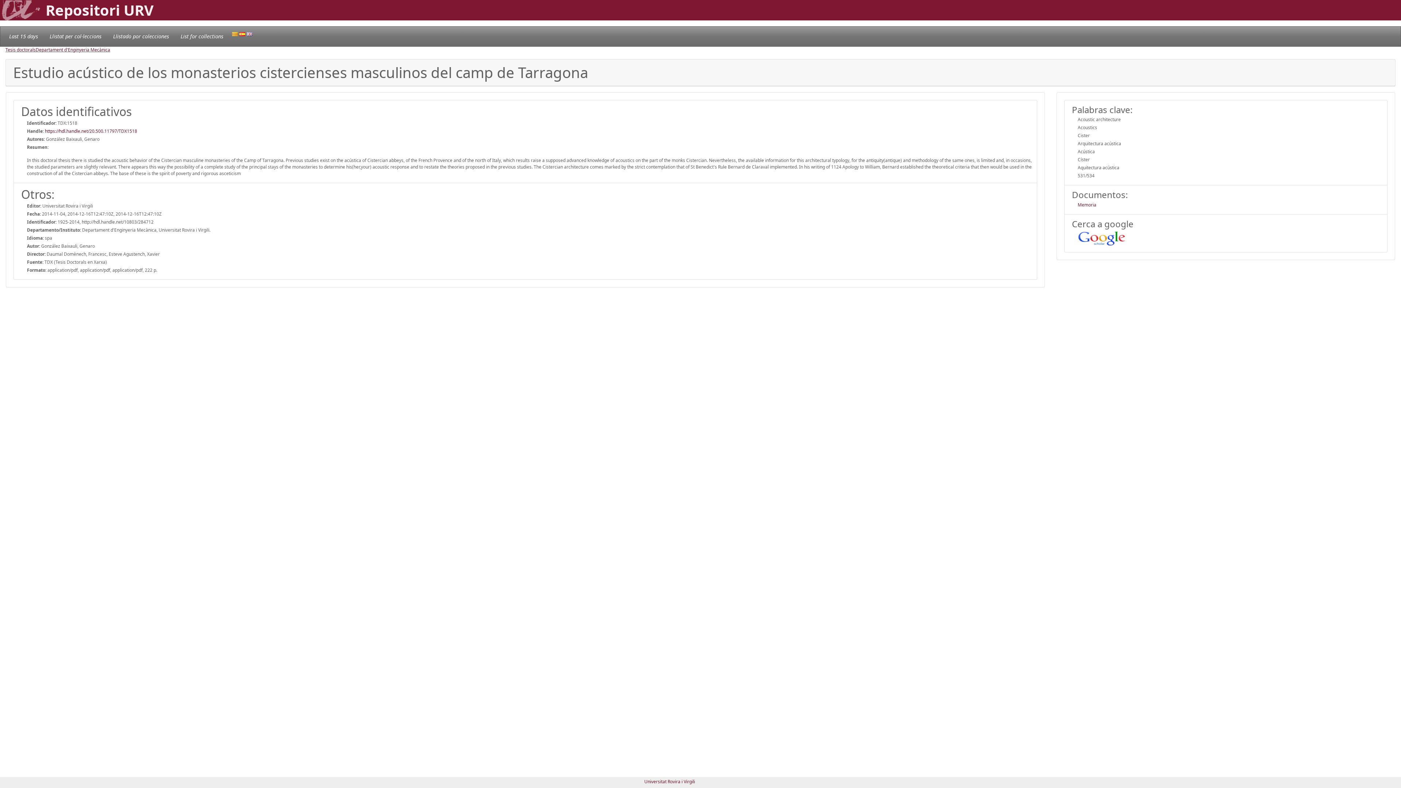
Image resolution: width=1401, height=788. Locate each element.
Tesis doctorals (20, 50)
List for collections (202, 36)
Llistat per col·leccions (75, 36)
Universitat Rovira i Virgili (669, 782)
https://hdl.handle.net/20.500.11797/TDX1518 (91, 131)
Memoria (1087, 205)
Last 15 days (23, 36)
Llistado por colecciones (141, 36)
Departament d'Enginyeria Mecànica (73, 50)
